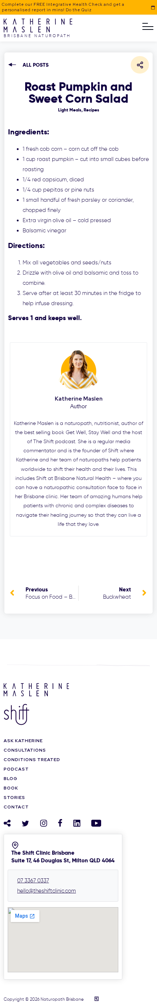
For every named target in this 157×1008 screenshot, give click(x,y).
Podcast (16, 769)
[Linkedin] (76, 823)
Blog (11, 778)
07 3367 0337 (33, 880)
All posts (36, 65)
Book (11, 788)
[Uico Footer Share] (7, 823)
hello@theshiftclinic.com (46, 890)
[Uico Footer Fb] (60, 823)
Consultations (25, 750)
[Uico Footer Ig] (43, 823)
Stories (14, 797)
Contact (16, 807)
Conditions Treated (32, 760)
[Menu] (147, 27)
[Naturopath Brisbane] (38, 30)
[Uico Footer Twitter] (25, 823)
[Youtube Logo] (96, 823)
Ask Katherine (23, 741)
